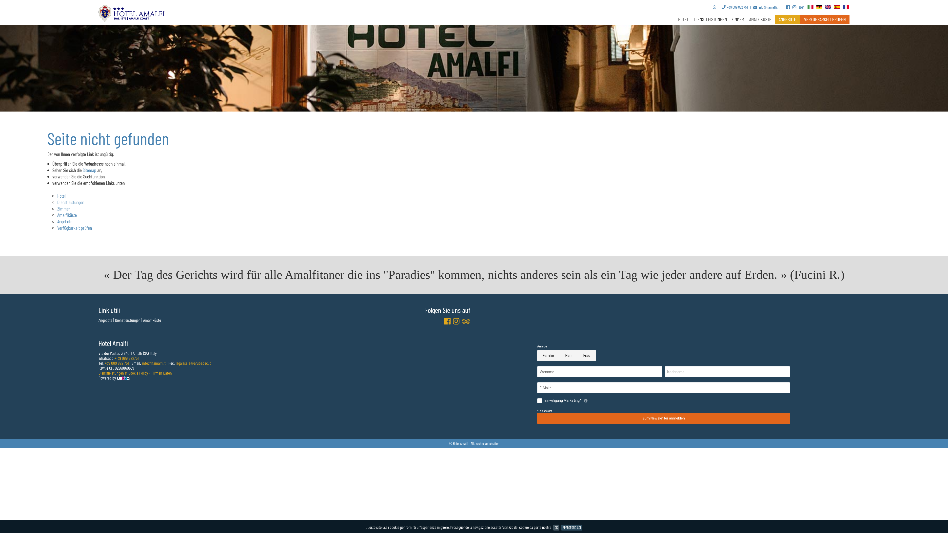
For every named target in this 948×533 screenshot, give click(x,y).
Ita (811, 7)
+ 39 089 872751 (127, 358)
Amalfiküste (760, 19)
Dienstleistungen (710, 19)
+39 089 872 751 (117, 363)
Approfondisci (572, 527)
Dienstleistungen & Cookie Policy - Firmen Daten (135, 373)
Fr (846, 7)
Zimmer (63, 208)
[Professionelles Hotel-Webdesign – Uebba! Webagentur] (123, 378)
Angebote (787, 19)
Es (837, 7)
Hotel (683, 19)
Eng (828, 7)
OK (556, 527)
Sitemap (89, 170)
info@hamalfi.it (154, 363)
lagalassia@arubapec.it (193, 363)
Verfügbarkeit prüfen (825, 19)
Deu (819, 7)
